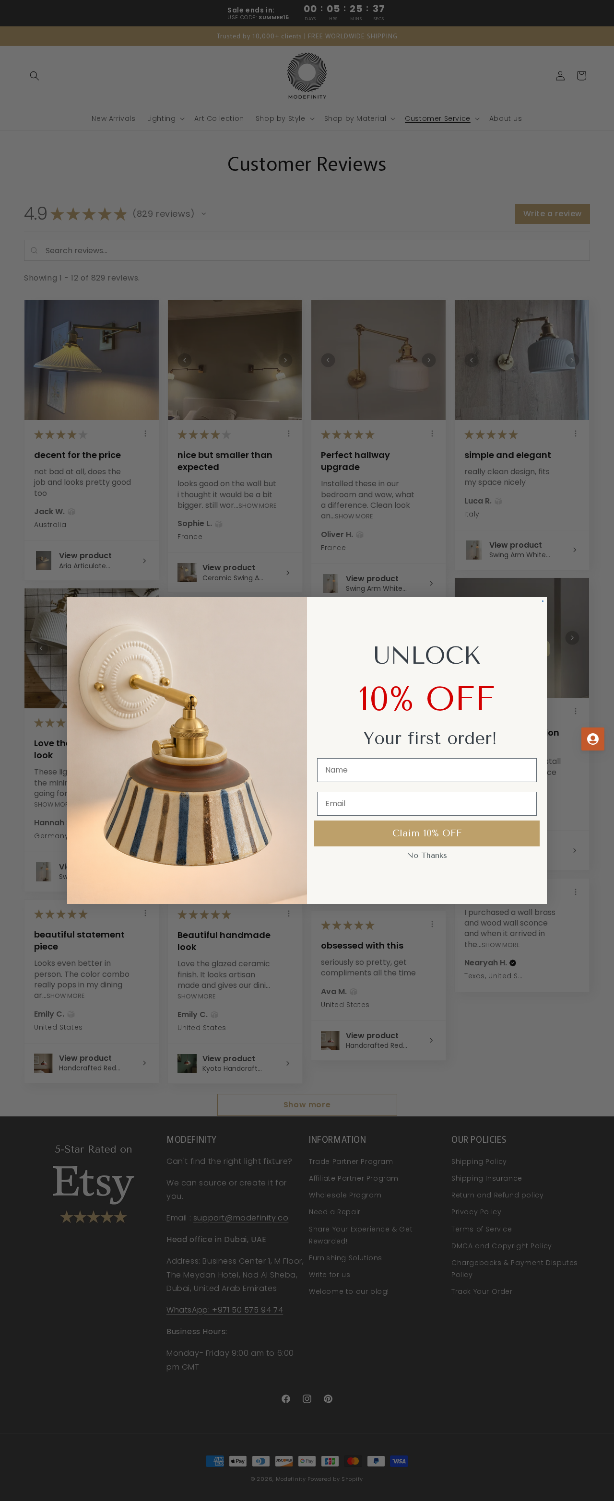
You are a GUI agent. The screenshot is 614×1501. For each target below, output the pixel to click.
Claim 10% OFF (427, 833)
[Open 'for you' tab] (592, 738)
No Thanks (427, 855)
